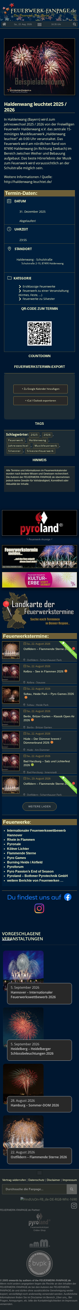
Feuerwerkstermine (25, 636)
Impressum (70, 1180)
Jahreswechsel (18, 445)
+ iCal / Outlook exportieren (40, 400)
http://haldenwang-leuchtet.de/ (28, 181)
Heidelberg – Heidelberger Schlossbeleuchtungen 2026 (32, 1051)
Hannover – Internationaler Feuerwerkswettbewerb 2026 (33, 994)
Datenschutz (36, 1180)
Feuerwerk (15, 440)
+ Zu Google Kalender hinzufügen (40, 389)
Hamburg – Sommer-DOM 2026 (35, 1105)
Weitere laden (39, 806)
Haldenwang (37, 440)
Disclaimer (53, 1180)
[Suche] (72, 1189)
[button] (74, 24)
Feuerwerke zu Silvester (39, 299)
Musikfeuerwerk (46, 445)
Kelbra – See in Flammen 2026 (43, 671)
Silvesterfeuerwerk (40, 451)
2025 (34, 434)
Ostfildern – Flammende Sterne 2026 (47, 649)
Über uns (61, 1297)
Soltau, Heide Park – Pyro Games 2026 (48, 693)
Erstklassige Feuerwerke (39, 286)
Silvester (14, 451)
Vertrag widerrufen (14, 1180)
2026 (47, 434)
